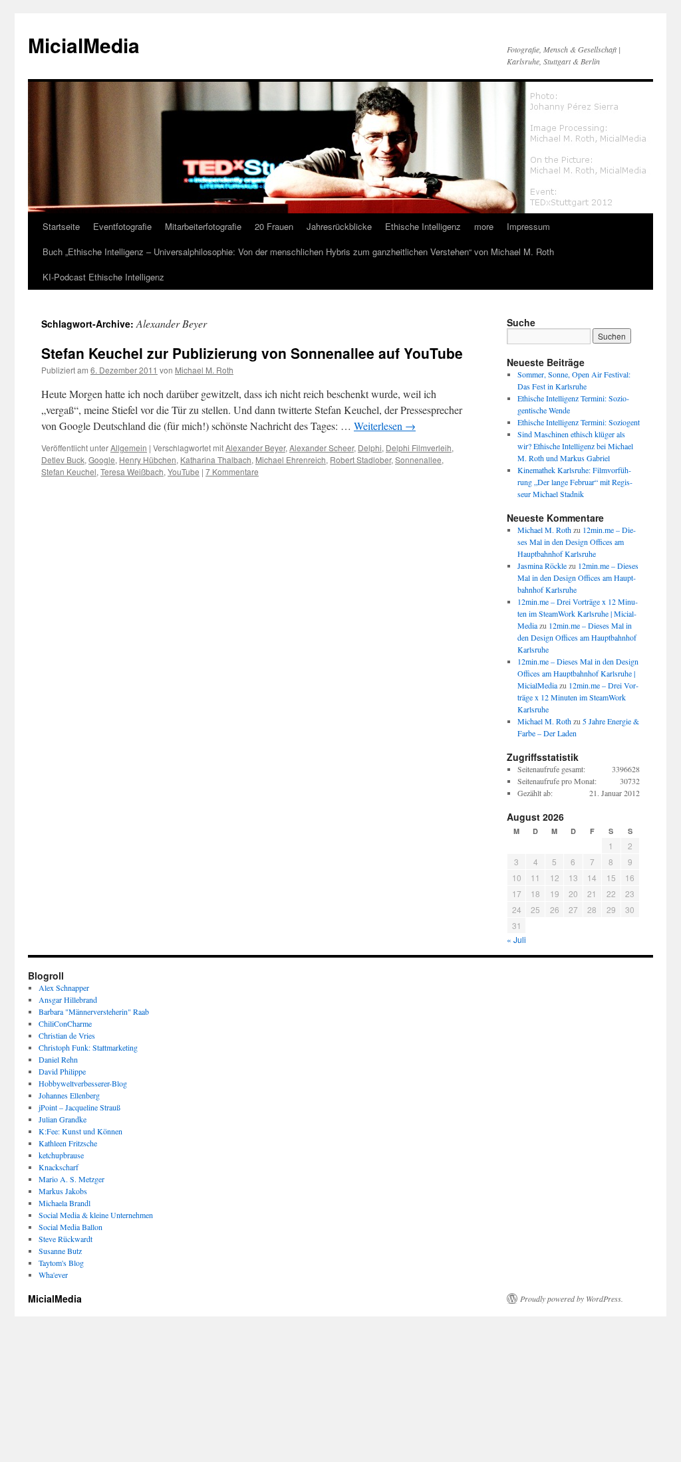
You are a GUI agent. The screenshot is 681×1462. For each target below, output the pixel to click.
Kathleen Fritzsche (68, 1143)
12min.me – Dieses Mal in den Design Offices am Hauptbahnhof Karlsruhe (576, 541)
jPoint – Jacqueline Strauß (79, 1107)
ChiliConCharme (65, 1023)
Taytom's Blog (61, 1262)
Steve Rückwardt (65, 1238)
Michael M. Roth (204, 369)
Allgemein (128, 447)
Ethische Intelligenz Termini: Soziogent (578, 422)
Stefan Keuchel (68, 471)
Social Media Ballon (70, 1226)
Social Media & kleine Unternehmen (96, 1214)
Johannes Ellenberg (69, 1095)
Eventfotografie (122, 226)
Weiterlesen (385, 426)
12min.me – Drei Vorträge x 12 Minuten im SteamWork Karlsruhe (577, 697)
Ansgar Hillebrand (68, 999)
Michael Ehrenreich (290, 459)
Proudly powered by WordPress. (571, 1298)
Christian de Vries (67, 1035)
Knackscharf (58, 1167)
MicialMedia (84, 45)
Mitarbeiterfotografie (203, 226)
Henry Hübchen (147, 459)
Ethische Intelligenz (423, 226)
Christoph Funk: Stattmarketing (88, 1047)
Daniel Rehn (58, 1059)
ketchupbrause (61, 1155)
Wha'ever (53, 1274)
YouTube (184, 471)
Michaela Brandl (64, 1203)
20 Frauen (274, 226)
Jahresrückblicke (339, 226)
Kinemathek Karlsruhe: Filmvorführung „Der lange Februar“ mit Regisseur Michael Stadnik (574, 482)
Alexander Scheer (321, 447)
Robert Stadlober (360, 459)
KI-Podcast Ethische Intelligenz (103, 276)
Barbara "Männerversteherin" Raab (94, 1011)
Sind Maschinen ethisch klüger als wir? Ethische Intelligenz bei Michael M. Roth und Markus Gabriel (575, 446)
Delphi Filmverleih (419, 447)
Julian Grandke (62, 1119)
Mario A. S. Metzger (71, 1179)
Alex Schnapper (64, 987)
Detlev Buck (62, 459)
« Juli (516, 939)
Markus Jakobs (63, 1191)
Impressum (528, 226)
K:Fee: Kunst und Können (80, 1131)
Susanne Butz (60, 1250)
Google (101, 459)
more (483, 226)
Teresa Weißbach (132, 471)
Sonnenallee (418, 459)
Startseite (61, 226)
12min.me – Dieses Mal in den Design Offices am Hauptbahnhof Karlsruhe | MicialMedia (577, 673)
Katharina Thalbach (215, 459)
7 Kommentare (232, 471)
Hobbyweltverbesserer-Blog (83, 1083)
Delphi (370, 447)
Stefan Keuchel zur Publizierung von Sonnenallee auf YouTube (252, 353)
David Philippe (62, 1071)
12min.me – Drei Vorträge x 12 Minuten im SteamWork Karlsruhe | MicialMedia (577, 613)
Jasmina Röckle (542, 565)
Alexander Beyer (255, 447)
